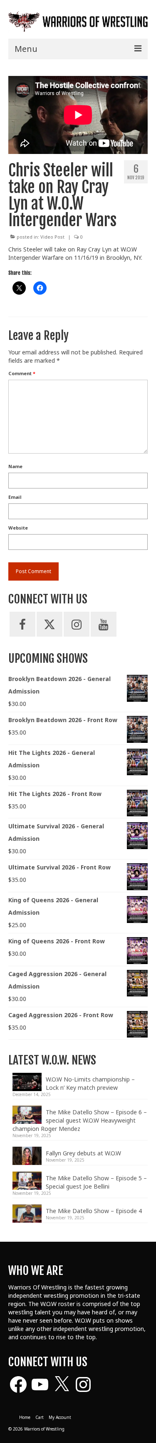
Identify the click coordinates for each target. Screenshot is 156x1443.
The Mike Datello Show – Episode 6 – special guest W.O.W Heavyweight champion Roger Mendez (79, 1120)
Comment (21, 373)
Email (15, 497)
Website (18, 528)
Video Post (52, 237)
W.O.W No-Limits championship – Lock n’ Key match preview (90, 1083)
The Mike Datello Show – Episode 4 (94, 1211)
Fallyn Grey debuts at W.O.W (83, 1153)
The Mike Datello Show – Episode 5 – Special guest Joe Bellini (96, 1182)
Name (15, 466)
